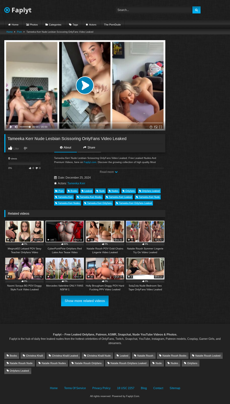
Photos (34, 24)
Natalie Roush (145, 355)
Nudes (115, 191)
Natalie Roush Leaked (207, 355)
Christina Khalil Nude (99, 355)
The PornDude (112, 24)
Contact (158, 388)
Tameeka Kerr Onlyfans (99, 203)
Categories (55, 24)
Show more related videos (85, 301)
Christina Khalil (34, 355)
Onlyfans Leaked (151, 191)
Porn (19, 31)
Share (91, 147)
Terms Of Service (75, 388)
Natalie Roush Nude (21, 363)
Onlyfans (130, 191)
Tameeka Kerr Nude (149, 197)
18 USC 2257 (125, 388)
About (67, 147)
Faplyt (21, 10)
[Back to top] (219, 393)
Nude (102, 191)
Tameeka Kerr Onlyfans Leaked (135, 203)
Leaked (88, 191)
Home (15, 24)
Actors (92, 24)
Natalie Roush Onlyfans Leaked (128, 363)
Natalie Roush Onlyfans (88, 363)
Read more (107, 171)
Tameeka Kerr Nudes (69, 203)
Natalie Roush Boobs (174, 355)
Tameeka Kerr (76, 183)
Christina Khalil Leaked (65, 355)
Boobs (74, 191)
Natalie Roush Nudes (54, 363)
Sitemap (175, 388)
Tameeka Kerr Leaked (120, 197)
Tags (75, 24)
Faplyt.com (90, 162)
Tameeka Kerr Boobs (91, 197)
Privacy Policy (101, 388)
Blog (144, 388)
